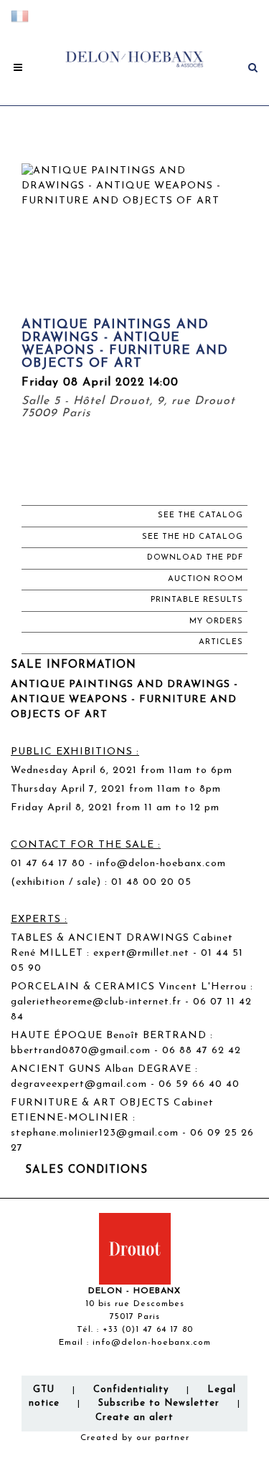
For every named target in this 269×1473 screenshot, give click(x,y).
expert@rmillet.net (141, 953)
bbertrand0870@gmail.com (81, 1050)
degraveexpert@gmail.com (79, 1084)
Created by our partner (134, 1438)
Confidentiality (131, 1389)
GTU (44, 1389)
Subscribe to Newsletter (159, 1403)
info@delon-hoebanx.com (161, 863)
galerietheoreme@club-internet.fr (96, 1002)
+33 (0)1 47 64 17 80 (148, 1329)
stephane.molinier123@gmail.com (95, 1133)
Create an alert (134, 1417)
